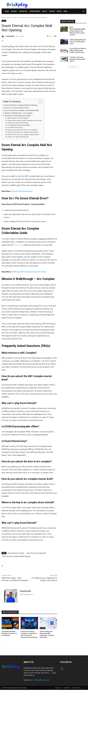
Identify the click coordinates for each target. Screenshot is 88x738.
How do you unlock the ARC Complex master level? (25, 120)
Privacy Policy (76, 688)
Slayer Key (18, 245)
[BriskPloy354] (3, 36)
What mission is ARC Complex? (18, 118)
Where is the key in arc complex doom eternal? (23, 134)
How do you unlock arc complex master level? (23, 132)
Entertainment (35, 11)
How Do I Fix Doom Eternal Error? (17, 108)
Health (44, 11)
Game (14, 17)
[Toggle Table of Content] (39, 102)
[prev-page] (3, 642)
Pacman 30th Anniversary (22, 191)
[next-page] (6, 642)
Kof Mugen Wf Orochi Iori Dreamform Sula (28, 272)
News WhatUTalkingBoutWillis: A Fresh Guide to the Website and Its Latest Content (78, 31)
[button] (83, 11)
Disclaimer (67, 688)
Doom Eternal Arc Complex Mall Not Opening (20, 105)
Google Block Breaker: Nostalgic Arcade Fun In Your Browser (9, 633)
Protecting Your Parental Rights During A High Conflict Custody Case (78, 50)
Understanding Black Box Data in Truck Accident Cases (78, 41)
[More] (29, 41)
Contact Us (58, 688)
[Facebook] (62, 669)
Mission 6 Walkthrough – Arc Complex (19, 113)
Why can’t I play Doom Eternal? (18, 123)
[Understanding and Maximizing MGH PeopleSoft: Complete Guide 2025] (48, 623)
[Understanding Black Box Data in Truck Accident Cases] (64, 41)
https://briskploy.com (26, 594)
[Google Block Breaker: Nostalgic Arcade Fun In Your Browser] (10, 623)
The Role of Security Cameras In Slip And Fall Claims (77, 59)
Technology (23, 11)
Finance (52, 11)
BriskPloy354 (10, 36)
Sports (59, 11)
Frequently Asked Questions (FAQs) (18, 115)
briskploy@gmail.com (41, 680)
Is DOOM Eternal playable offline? (19, 125)
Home (7, 11)
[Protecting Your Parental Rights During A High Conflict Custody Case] (64, 50)
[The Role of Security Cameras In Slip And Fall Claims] (64, 59)
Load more (72, 67)
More (65, 11)
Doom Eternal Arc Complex (16, 553)
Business (14, 11)
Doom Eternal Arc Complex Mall (36, 553)
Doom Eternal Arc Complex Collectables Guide (22, 110)
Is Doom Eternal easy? (15, 127)
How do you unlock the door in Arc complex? (22, 130)
